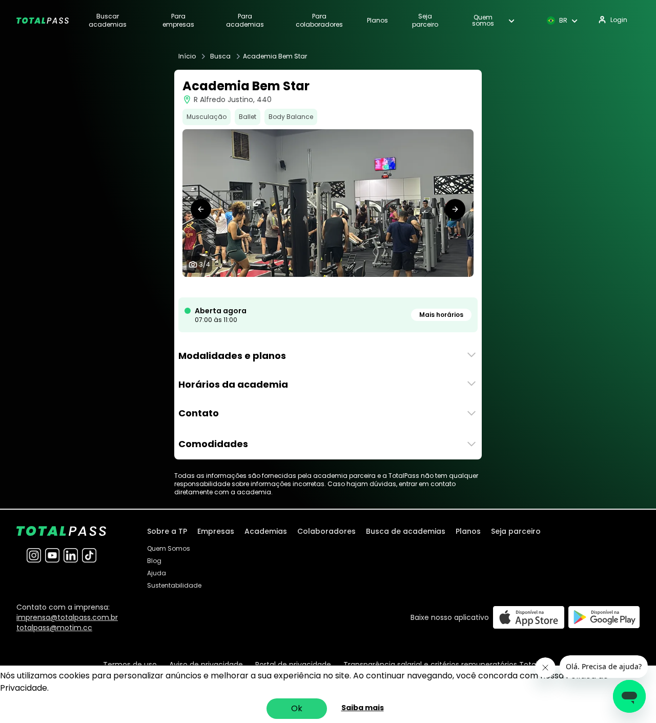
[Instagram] (34, 555)
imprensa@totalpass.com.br (67, 617)
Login (618, 19)
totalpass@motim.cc (54, 627)
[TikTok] (89, 555)
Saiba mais (362, 707)
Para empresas (178, 20)
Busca (220, 56)
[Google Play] (604, 617)
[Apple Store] (528, 617)
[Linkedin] (71, 555)
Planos (377, 20)
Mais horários (441, 314)
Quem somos (483, 20)
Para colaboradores (319, 20)
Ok (296, 708)
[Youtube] (52, 555)
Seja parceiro (425, 20)
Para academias (245, 20)
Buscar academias (108, 20)
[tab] (316, 287)
